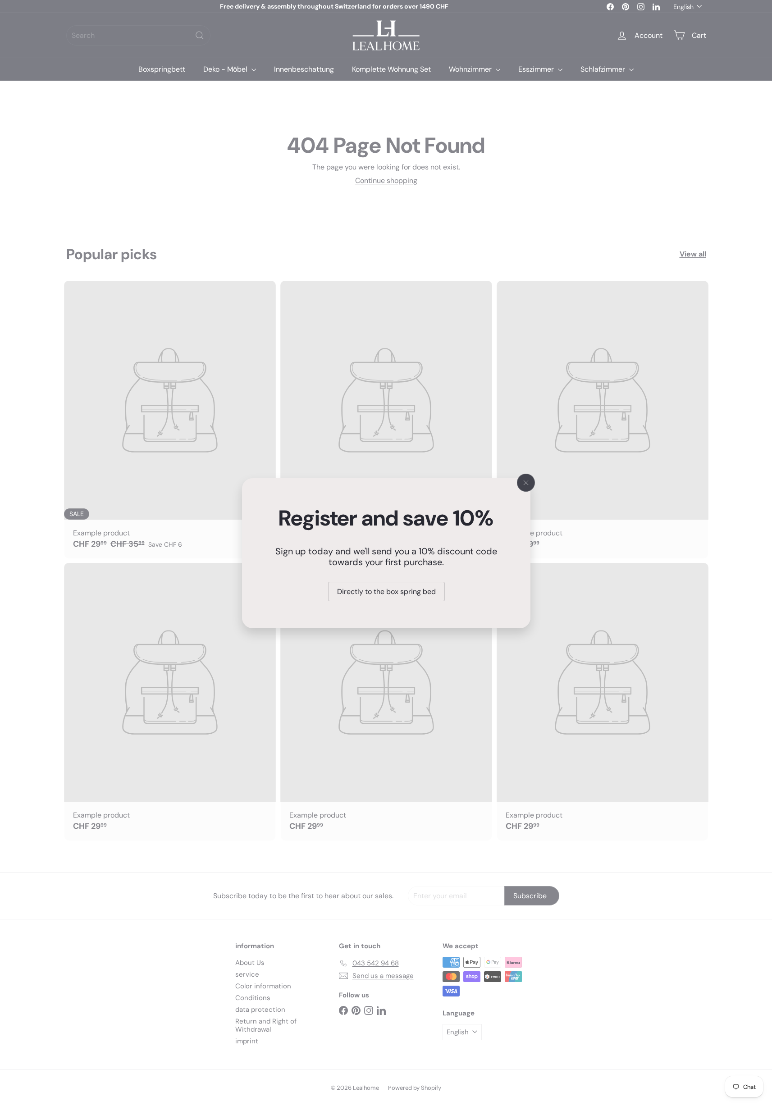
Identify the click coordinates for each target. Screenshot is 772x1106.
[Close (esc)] (526, 483)
